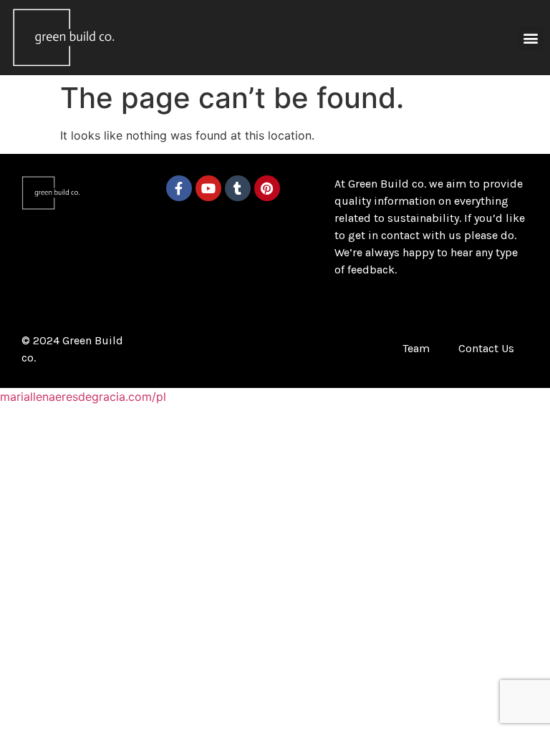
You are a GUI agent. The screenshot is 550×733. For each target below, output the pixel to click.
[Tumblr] (238, 188)
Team (416, 348)
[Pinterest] (267, 188)
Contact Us (486, 348)
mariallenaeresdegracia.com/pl (83, 396)
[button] (531, 37)
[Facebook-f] (179, 188)
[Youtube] (208, 188)
